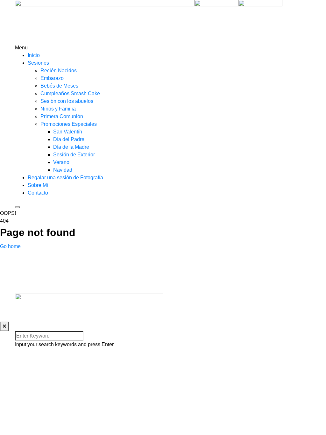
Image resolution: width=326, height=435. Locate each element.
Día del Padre (68, 139)
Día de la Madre (71, 147)
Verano (61, 162)
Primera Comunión (61, 116)
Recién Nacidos (58, 70)
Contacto (38, 193)
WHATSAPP (177, 289)
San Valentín (67, 131)
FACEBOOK (177, 282)
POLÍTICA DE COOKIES (191, 317)
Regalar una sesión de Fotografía (65, 177)
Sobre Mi (38, 185)
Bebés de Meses (59, 86)
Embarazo (52, 78)
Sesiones (38, 63)
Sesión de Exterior (74, 154)
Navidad (62, 170)
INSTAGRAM (178, 266)
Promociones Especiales (68, 124)
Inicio (34, 55)
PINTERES (176, 274)
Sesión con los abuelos (66, 101)
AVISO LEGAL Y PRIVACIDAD (198, 310)
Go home (10, 246)
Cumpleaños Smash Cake (70, 93)
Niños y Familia (58, 108)
